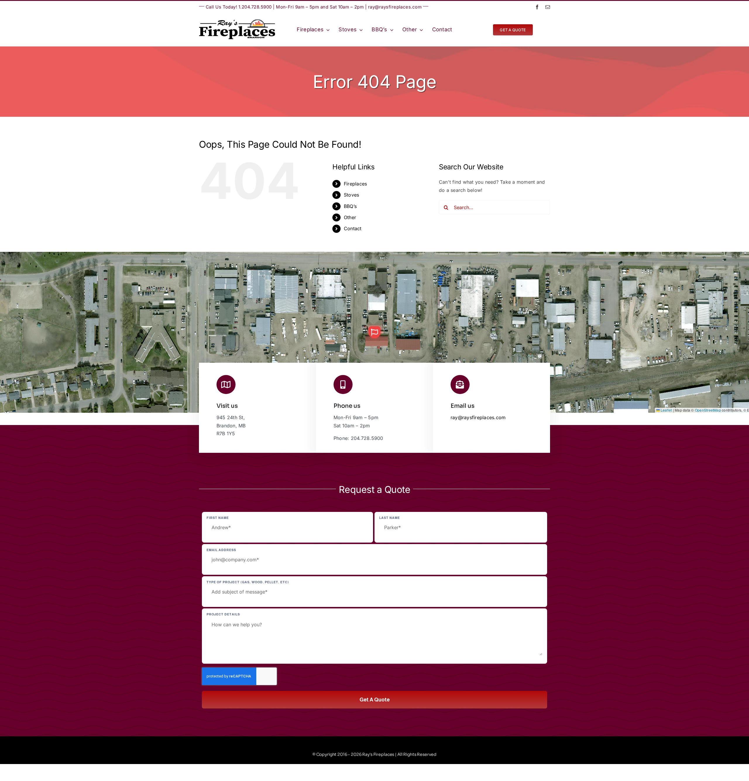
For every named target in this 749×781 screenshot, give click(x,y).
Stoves (351, 195)
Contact (353, 228)
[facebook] (537, 7)
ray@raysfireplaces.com (395, 7)
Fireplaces (355, 184)
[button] (374, 332)
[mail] (547, 7)
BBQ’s (350, 206)
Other (350, 217)
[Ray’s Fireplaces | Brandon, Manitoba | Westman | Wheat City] (237, 22)
